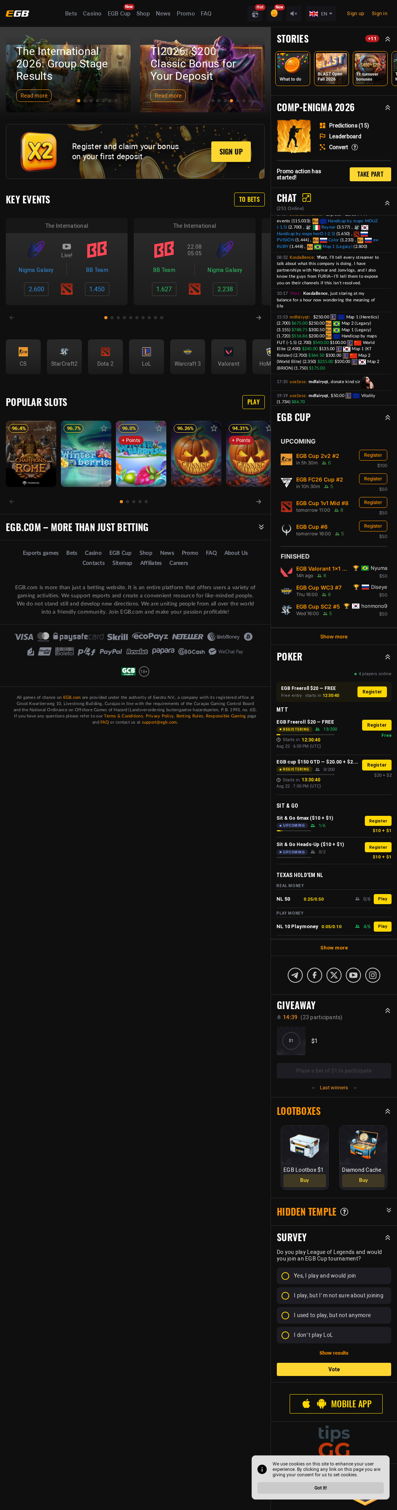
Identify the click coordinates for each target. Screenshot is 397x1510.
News (163, 13)
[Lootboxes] (255, 13)
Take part (370, 174)
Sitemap (122, 563)
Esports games (41, 553)
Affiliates (151, 563)
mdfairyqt (299, 317)
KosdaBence (302, 257)
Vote (334, 1369)
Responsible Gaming (226, 716)
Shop (143, 13)
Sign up (355, 13)
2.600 (36, 289)
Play (253, 402)
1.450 (97, 289)
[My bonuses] (274, 13)
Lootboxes (299, 1111)
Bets (71, 13)
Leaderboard (345, 136)
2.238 (225, 289)
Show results (334, 1353)
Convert (338, 147)
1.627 (164, 289)
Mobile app (351, 1404)
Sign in (379, 13)
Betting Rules (189, 716)
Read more (34, 96)
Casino (92, 13)
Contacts (94, 563)
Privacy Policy (160, 716)
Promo (186, 13)
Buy (304, 1180)
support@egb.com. (160, 722)
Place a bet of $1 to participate (334, 1071)
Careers (178, 563)
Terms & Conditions (123, 716)
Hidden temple (307, 1212)
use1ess (298, 382)
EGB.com (72, 697)
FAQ (206, 13)
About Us (236, 553)
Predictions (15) (349, 125)
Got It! (320, 1488)
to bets (249, 199)
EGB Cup (119, 13)
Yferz (295, 293)
